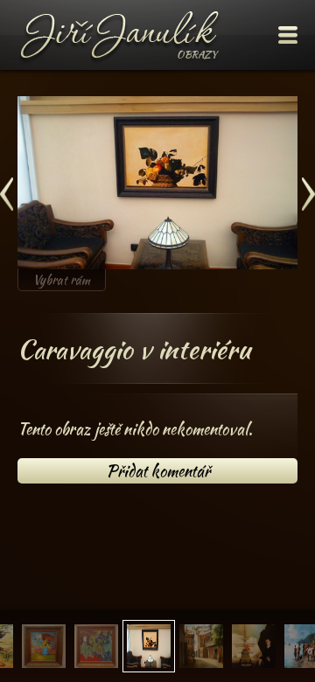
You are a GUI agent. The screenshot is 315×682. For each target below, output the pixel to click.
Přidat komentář (158, 471)
